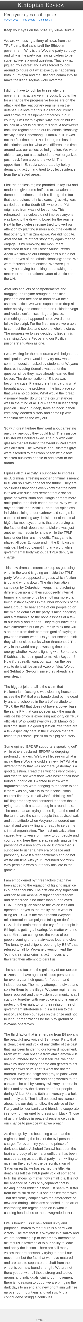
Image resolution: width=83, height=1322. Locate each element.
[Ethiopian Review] (41, 5)
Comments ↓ (45, 19)
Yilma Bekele (28, 19)
